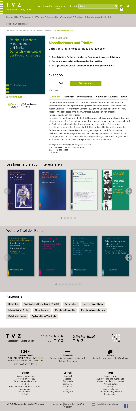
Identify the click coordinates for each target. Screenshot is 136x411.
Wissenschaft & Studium (71, 17)
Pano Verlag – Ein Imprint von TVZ (25, 386)
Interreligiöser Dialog (93, 304)
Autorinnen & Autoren (59, 7)
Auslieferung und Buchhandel (110, 379)
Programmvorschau (25, 379)
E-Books (25, 394)
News (39, 6)
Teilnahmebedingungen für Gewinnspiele (110, 393)
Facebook (68, 386)
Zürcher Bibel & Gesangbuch (19, 17)
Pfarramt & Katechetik (46, 17)
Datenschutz (70, 404)
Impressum (57, 404)
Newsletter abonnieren (106, 404)
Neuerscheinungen (25, 376)
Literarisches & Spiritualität (98, 17)
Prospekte (47, 6)
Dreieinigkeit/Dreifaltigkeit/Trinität (41, 304)
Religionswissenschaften (93, 310)
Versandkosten (110, 384)
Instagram (68, 391)
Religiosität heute (17, 316)
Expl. (61, 83)
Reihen (25, 384)
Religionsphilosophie (65, 310)
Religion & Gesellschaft (17, 24)
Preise (110, 386)
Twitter (68, 389)
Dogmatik (13, 304)
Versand (39, 358)
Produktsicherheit (110, 389)
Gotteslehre (71, 304)
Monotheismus (42, 310)
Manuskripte (110, 376)
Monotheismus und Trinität (65, 30)
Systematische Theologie (44, 316)
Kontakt (73, 6)
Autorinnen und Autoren (25, 381)
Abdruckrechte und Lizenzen (110, 381)
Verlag (68, 379)
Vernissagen (25, 389)
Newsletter (67, 384)
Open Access (25, 391)
